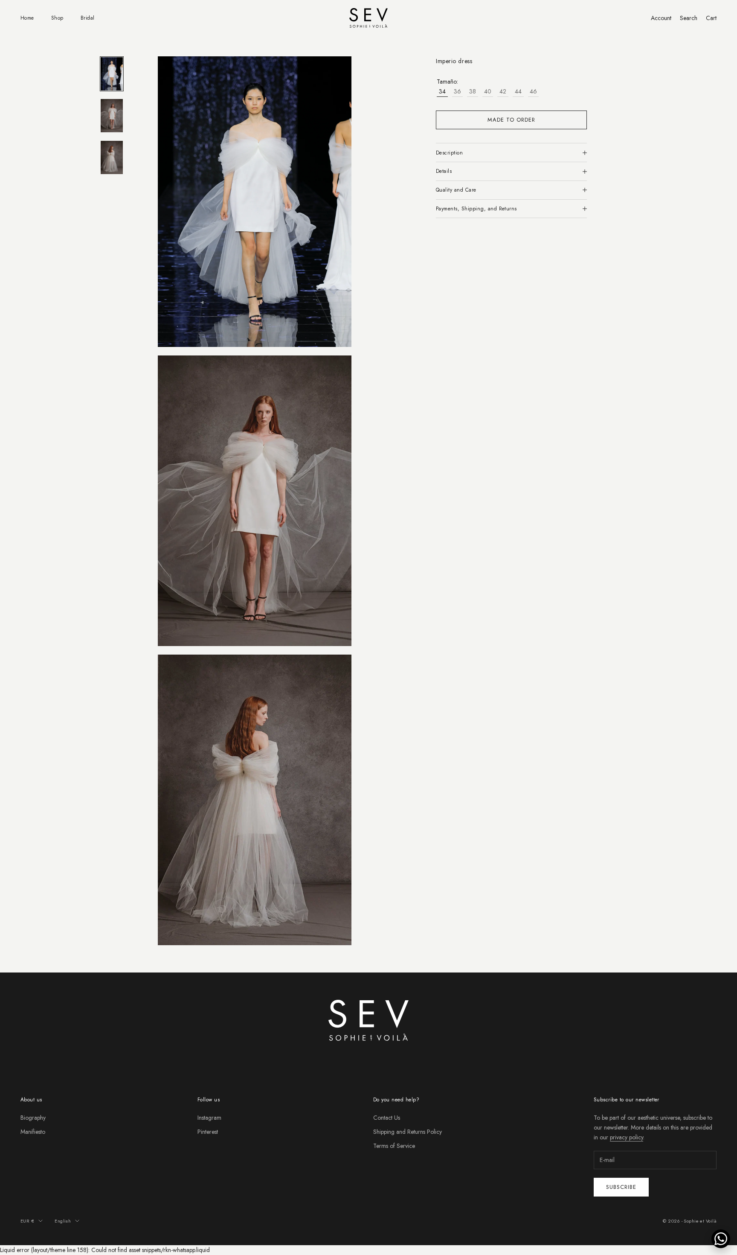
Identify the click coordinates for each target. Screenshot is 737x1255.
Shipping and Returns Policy (407, 1131)
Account (661, 18)
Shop (57, 18)
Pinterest (207, 1131)
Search (688, 18)
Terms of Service (394, 1145)
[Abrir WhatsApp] (720, 1238)
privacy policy (626, 1137)
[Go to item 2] (112, 115)
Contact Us (386, 1117)
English (63, 1220)
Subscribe (621, 1187)
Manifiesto (32, 1131)
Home (27, 18)
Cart (711, 18)
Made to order (511, 120)
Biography (33, 1117)
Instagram (209, 1117)
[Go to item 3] (112, 157)
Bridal (88, 18)
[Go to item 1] (112, 73)
